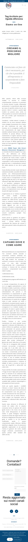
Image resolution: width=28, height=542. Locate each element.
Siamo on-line (14, 24)
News (14, 22)
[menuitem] (21, 5)
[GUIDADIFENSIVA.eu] (11, 5)
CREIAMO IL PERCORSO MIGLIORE (14, 51)
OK (9, 539)
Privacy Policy (17, 539)
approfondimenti (14, 45)
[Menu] (25, 5)
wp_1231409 (20, 39)
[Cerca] (21, 5)
